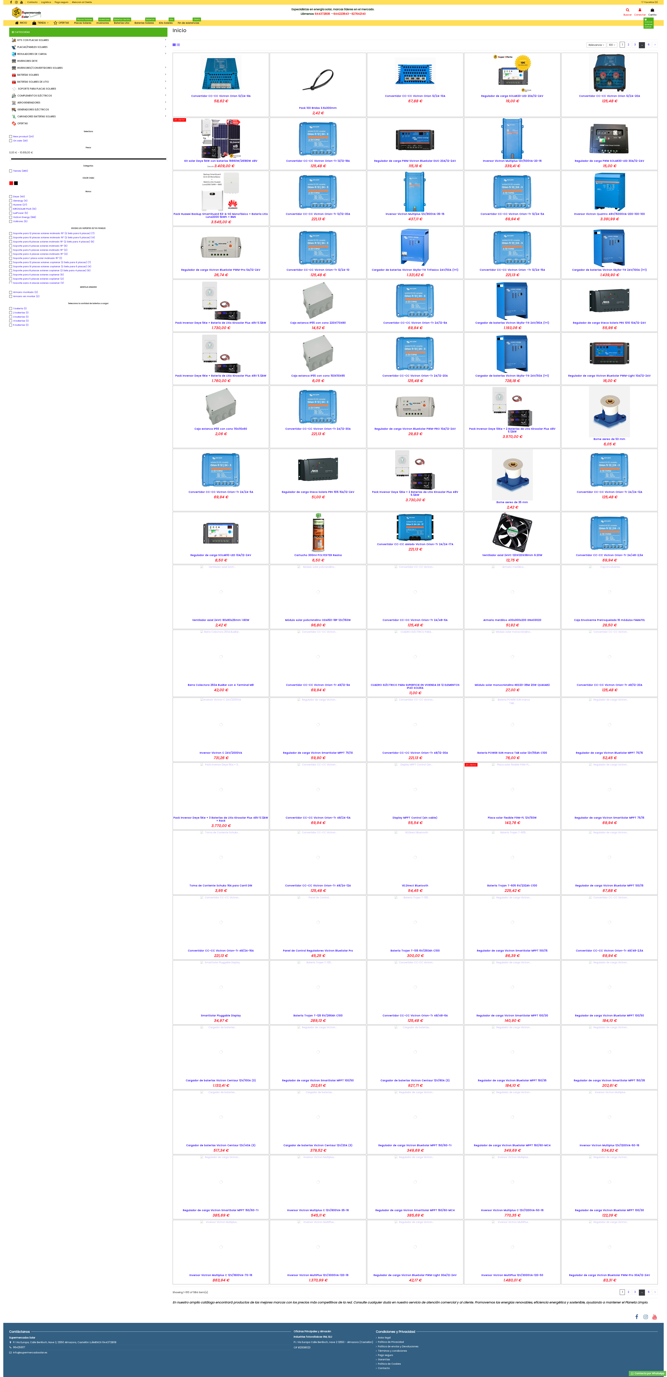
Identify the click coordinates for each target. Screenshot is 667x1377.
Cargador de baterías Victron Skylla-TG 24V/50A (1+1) (512, 375)
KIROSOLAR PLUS (24, 208)
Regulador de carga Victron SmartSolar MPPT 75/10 (318, 753)
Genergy (20, 200)
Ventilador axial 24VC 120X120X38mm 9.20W (512, 555)
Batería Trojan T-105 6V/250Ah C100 (415, 950)
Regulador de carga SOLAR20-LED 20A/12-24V (512, 96)
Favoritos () (651, 2)
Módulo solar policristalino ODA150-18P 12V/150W (318, 620)
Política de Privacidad (391, 1342)
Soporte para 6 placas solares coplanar (38, 274)
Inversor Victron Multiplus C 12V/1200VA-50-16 (512, 1210)
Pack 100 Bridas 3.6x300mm (318, 108)
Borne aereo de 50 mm (609, 439)
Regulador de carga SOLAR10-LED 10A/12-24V (221, 555)
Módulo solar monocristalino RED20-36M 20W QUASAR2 (512, 685)
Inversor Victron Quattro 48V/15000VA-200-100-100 (609, 214)
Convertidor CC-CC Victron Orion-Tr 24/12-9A (415, 323)
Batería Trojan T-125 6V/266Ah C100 (318, 1015)
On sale (20, 140)
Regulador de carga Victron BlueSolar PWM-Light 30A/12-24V (415, 1275)
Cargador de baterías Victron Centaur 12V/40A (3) (221, 1145)
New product (23, 136)
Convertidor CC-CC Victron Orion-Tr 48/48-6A (415, 1015)
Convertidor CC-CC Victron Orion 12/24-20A (609, 96)
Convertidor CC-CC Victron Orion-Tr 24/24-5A (221, 492)
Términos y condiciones (392, 1351)
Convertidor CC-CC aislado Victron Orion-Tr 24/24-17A (415, 544)
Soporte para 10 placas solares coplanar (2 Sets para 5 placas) (52, 266)
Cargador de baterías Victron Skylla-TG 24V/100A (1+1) (609, 270)
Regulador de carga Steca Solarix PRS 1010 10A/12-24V (609, 323)
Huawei (20, 204)
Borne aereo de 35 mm (512, 502)
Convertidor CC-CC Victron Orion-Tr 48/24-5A (318, 817)
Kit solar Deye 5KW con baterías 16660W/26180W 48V (220, 161)
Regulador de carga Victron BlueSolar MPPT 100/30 (609, 1210)
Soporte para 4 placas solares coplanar (38, 283)
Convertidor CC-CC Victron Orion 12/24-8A (221, 96)
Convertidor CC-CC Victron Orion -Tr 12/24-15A (512, 270)
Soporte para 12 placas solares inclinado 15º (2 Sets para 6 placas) (53, 233)
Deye (19, 196)
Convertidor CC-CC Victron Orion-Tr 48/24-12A (318, 885)
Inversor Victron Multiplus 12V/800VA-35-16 (415, 214)
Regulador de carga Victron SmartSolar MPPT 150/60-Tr (221, 1210)
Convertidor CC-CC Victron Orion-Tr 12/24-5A (512, 214)
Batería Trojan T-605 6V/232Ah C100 (512, 885)
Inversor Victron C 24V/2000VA (221, 753)
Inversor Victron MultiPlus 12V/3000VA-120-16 (318, 1275)
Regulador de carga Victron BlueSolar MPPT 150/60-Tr (415, 1145)
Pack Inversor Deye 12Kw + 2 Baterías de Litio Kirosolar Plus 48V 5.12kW (415, 493)
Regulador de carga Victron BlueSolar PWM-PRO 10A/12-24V (415, 429)
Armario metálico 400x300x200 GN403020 (512, 620)
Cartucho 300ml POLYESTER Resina (318, 555)
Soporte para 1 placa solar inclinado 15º (37, 258)
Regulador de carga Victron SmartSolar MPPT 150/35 (609, 1080)
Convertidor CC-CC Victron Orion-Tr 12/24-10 (318, 270)
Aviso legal (384, 1337)
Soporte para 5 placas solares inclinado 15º (40, 250)
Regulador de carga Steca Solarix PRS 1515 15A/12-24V (318, 492)
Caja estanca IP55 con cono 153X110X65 (318, 375)
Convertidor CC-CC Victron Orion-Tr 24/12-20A (415, 375)
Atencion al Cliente (82, 2)
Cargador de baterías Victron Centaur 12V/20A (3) (318, 1145)
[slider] (10, 159)
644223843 (341, 14)
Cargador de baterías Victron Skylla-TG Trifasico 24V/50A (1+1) (415, 270)
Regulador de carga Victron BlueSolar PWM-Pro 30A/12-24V (609, 1275)
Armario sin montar (26, 296)
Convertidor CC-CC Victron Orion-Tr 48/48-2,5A (609, 950)
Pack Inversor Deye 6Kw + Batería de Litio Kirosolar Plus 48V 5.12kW (220, 375)
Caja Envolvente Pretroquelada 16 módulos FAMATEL (609, 620)
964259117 (19, 1347)
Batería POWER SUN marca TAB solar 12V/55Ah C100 (512, 753)
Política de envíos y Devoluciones (398, 1346)
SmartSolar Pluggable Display (221, 1015)
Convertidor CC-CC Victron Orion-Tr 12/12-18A (318, 161)
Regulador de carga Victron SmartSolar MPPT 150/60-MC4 (415, 1210)
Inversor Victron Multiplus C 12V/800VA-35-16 (318, 1210)
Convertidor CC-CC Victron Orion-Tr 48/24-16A (221, 950)
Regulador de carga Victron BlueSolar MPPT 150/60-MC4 (512, 1145)
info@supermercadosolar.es (30, 1352)
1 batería (20, 308)
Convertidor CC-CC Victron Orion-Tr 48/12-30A (415, 753)
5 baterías (20, 325)
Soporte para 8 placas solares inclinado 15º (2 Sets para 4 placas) (53, 241)
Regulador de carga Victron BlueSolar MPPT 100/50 (609, 1015)
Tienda (20, 170)
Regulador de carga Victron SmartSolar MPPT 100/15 (512, 950)
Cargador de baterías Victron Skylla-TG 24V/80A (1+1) (512, 323)
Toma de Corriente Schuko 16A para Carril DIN (221, 885)
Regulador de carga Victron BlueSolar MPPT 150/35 (512, 1080)
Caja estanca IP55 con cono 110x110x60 (221, 429)
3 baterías (20, 316)
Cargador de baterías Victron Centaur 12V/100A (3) (221, 1080)
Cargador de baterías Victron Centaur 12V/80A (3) (415, 1080)
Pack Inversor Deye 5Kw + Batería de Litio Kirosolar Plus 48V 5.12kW (220, 323)
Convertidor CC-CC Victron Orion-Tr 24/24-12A (609, 492)
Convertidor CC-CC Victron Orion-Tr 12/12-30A (318, 214)
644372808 (322, 14)
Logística (46, 2)
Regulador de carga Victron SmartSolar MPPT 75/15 (609, 817)
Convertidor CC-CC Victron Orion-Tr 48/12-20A (609, 685)
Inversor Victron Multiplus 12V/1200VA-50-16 (609, 1145)
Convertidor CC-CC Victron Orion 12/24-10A (415, 96)
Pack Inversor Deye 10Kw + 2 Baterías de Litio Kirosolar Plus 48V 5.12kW (512, 430)
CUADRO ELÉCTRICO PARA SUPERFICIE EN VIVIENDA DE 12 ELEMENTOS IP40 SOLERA (415, 686)
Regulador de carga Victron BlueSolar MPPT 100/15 (609, 885)
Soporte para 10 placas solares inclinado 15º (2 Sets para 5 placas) (54, 237)
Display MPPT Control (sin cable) (415, 817)
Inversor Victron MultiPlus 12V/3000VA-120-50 (512, 1275)
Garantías (384, 1359)
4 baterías (21, 320)
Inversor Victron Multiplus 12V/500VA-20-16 (512, 161)
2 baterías (20, 312)
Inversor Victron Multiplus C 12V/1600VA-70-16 (221, 1275)
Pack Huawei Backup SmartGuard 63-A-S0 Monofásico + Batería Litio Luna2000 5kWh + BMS (221, 215)
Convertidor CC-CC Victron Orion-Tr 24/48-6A (415, 620)
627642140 (359, 14)
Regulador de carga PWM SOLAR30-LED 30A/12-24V (609, 161)
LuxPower (20, 213)
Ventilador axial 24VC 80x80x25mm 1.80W (220, 620)
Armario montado (25, 292)
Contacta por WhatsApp (649, 1373)
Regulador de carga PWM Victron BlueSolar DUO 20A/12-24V (415, 161)
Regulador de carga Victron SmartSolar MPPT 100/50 (318, 1080)
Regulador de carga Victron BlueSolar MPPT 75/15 (609, 753)
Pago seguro (62, 2)
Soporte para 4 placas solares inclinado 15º (40, 254)
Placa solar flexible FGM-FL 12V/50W (512, 817)
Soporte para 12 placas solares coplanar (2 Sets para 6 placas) (52, 262)
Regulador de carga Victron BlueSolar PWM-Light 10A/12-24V (609, 375)
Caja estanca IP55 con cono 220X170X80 (318, 323)
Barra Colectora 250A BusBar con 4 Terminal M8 (221, 685)
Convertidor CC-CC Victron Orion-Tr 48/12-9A (318, 685)
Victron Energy (24, 217)
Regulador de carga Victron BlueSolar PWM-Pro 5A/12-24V (220, 270)
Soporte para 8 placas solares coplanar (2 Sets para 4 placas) (51, 270)
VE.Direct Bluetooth (415, 885)
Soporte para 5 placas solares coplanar (38, 278)
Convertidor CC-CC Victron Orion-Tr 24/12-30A (318, 429)
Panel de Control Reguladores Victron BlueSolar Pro (318, 950)
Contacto (32, 2)
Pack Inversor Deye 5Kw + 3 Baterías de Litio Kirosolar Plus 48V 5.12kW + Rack (221, 819)
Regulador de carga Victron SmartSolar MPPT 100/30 (512, 1015)
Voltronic (20, 221)
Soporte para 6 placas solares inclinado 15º (40, 245)
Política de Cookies (389, 1364)
